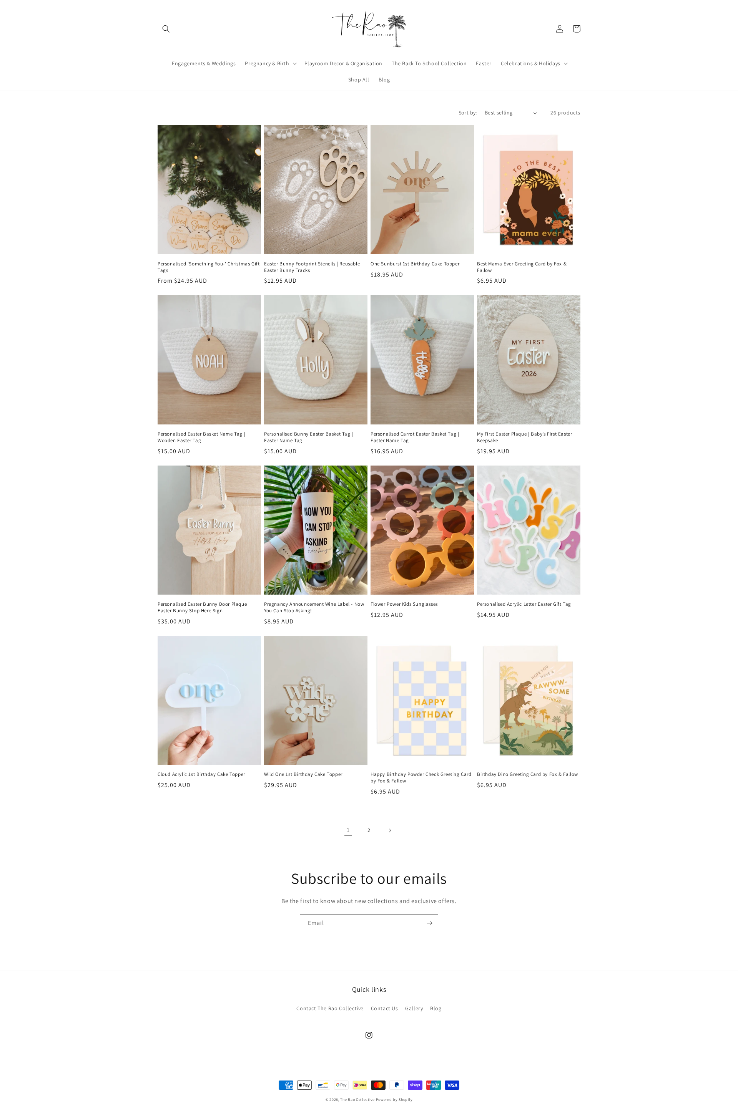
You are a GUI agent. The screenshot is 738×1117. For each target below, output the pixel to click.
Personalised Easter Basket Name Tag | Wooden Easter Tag (201, 437)
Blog (435, 1008)
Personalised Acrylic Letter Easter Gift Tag (524, 604)
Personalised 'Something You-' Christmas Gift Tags (208, 267)
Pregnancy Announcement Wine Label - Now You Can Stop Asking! (314, 607)
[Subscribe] (429, 923)
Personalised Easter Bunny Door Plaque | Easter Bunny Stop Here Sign (203, 607)
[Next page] (389, 830)
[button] (166, 28)
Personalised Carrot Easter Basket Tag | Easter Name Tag (415, 437)
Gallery (414, 1008)
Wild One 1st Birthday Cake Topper (303, 774)
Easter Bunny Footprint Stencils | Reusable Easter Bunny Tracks (312, 267)
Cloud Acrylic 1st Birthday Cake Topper (201, 774)
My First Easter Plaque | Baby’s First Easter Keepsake (524, 437)
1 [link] (348, 830)
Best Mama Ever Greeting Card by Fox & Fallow (522, 267)
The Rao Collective (357, 1099)
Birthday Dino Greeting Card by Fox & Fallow (527, 774)
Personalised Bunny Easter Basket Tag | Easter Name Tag (308, 437)
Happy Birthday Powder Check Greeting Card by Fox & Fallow (421, 777)
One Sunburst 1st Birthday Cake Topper (415, 264)
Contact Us (384, 1008)
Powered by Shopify (394, 1099)
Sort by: (468, 112)
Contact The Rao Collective (330, 1008)
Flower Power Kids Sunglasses (404, 604)
